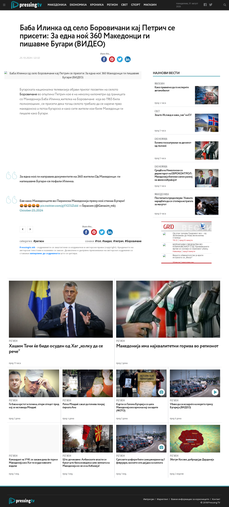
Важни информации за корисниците (190, 499)
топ (99, 241)
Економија (78, 5)
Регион (112, 5)
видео (108, 241)
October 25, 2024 (31, 210)
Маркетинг (162, 499)
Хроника (97, 5)
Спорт (135, 5)
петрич (119, 241)
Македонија (57, 5)
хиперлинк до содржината (45, 253)
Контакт (216, 499)
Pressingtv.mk (27, 247)
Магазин (150, 5)
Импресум (148, 499)
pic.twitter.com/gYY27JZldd (59, 205)
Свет (124, 5)
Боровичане (134, 241)
